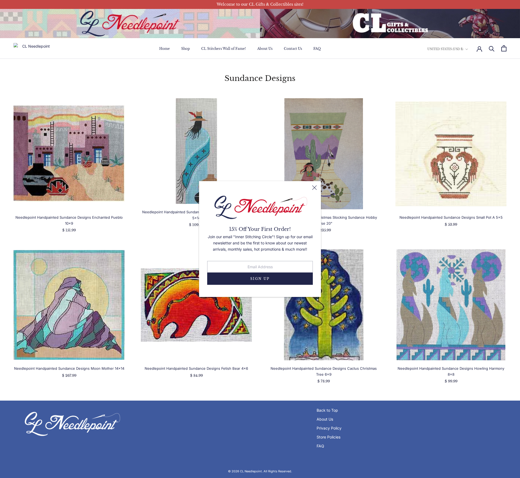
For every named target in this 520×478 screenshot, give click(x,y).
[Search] (492, 48)
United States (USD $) (445, 49)
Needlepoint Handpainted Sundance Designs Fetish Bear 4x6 (196, 368)
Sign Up (260, 279)
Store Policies (328, 437)
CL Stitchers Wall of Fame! (223, 49)
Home (164, 49)
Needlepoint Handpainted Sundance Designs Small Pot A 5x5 (451, 217)
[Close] (314, 187)
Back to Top (327, 410)
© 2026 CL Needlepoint (245, 471)
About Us (264, 49)
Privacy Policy (329, 428)
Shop (185, 49)
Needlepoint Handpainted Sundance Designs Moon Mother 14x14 (69, 368)
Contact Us (293, 49)
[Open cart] (503, 48)
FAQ (317, 49)
